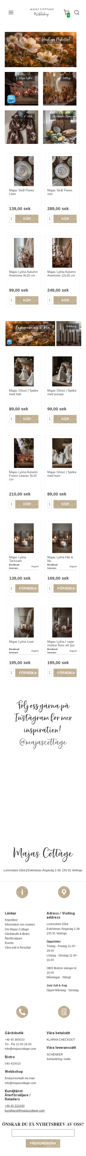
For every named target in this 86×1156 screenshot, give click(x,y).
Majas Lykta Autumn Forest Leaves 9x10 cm (23, 475)
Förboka (28, 588)
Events (9, 943)
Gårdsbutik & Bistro (17, 934)
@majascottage (43, 742)
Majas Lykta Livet (21, 641)
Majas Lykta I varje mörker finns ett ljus (61, 643)
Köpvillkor (11, 920)
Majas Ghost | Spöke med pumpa (61, 392)
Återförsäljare (13, 938)
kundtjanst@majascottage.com (25, 1110)
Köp (27, 219)
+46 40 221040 (15, 1106)
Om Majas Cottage (17, 929)
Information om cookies (20, 924)
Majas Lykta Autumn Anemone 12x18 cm (61, 273)
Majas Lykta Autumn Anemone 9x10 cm (23, 273)
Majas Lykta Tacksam (17, 559)
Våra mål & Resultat (18, 947)
